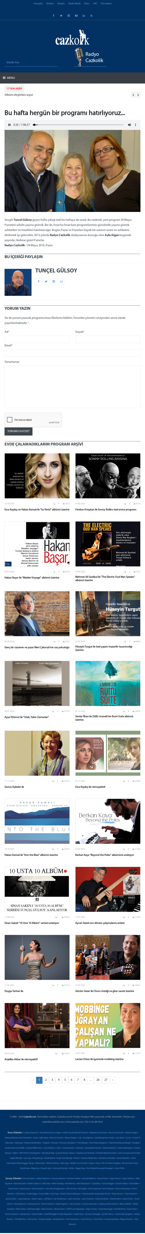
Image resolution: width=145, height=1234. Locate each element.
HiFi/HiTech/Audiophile (30, 1153)
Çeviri (128, 1138)
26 (97, 1079)
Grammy (79, 1148)
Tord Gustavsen (72, 1219)
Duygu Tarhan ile (14, 991)
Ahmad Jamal (29, 1179)
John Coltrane (74, 1199)
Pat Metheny (120, 1209)
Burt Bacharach (83, 1184)
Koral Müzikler (123, 1158)
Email (9, 345)
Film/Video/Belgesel (98, 1143)
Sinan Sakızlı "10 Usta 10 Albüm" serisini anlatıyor (32, 923)
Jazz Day (27, 1158)
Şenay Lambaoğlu (92, 1214)
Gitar (59, 1148)
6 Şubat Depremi (31, 1133)
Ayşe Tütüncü (128, 1179)
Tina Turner (32, 1219)
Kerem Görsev (48, 1204)
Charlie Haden (122, 1184)
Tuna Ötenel (86, 1219)
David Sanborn (38, 1189)
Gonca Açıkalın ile (14, 787)
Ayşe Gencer (115, 1179)
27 (105, 1079)
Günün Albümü (109, 1148)
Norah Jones (59, 1209)
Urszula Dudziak (111, 1219)
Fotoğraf (135, 1143)
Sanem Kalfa (37, 1214)
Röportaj (35, 1168)
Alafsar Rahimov (43, 1179)
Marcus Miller (126, 1204)
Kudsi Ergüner (62, 1204)
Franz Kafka (44, 1194)
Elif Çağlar (82, 1189)
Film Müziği (82, 1143)
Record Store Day (129, 1163)
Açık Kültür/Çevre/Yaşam (50, 1133)
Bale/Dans (44, 1138)
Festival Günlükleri (67, 1143)
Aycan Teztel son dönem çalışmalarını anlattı (100, 923)
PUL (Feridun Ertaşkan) (111, 1163)
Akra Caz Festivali (116, 1133)
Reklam (50, 3)
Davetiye (9, 1143)
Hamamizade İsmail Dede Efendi (96, 1194)
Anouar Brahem (58, 1179)
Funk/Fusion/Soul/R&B (14, 1148)
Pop (98, 1163)
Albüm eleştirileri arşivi (19, 95)
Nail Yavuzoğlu (34, 1209)
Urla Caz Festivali (60, 1168)
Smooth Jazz (45, 1168)
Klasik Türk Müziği (64, 1158)
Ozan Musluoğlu (106, 1209)
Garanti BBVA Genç (34, 1148)
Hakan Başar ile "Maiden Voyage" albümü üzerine (32, 577)
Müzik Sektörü (53, 1163)
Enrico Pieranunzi (123, 1189)
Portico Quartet (12, 1214)
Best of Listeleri (56, 1138)
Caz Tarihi (120, 1138)
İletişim (61, 3)
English (46, 1143)
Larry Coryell (74, 1204)
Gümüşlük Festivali (93, 1148)
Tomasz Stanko (45, 1219)
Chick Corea (13, 1189)
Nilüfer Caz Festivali (78, 1163)
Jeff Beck (48, 1199)
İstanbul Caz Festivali (86, 1153)
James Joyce (37, 1199)
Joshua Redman (102, 1199)
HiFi (95, 3)
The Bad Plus (20, 1219)
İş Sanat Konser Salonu (65, 1153)
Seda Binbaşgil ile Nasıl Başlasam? (58, 1214)
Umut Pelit (98, 1219)
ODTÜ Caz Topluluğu (75, 1209)
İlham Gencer (117, 1194)
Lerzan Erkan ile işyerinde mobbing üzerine (99, 1059)
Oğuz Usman (91, 1209)
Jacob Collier (11, 1199)
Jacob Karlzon (24, 1199)
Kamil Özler (128, 1199)
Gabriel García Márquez (70, 1194)
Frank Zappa (32, 1194)
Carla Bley (96, 1184)
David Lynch (25, 1189)
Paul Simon (132, 1209)
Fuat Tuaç (54, 1194)
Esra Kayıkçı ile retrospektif (90, 787)
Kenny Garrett (34, 1204)
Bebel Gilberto (34, 1184)
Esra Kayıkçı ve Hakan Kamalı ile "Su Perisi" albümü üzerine (37, 509)
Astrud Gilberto (89, 1179)
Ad (7, 332)
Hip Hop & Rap (48, 1153)
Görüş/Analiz (68, 1148)
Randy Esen (25, 1214)
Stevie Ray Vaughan (124, 1214)
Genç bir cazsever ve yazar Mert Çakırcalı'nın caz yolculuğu (37, 647)
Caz (79, 1138)
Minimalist (40, 1163)
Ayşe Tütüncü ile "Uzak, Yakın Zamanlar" (27, 717)
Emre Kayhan (108, 1189)
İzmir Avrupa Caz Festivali (129, 1153)
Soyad (80, 332)
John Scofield (87, 1199)
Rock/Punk (24, 1168)
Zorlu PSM (119, 1168)
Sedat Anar (79, 1214)
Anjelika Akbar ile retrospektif (21, 1059)
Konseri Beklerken (89, 1158)
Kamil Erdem (115, 1199)
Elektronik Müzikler (33, 1143)
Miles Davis (21, 1209)
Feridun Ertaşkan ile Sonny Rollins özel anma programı (105, 509)
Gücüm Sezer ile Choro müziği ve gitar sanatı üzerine (104, 991)
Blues (87, 3)
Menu (10, 78)
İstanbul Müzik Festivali (106, 1153)
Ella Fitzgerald (95, 1189)
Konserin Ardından (107, 1158)
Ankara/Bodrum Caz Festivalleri (18, 1138)
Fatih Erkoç (20, 1194)
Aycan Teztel (102, 1179)
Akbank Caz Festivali (98, 1133)
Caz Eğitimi (88, 1138)
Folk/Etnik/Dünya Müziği (119, 1143)
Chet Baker (134, 1184)
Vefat (71, 1168)
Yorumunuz (12, 362)
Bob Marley (70, 1184)
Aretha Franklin (73, 1179)
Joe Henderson (59, 1199)
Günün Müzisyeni (125, 1148)
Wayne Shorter (126, 1219)
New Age (65, 1163)
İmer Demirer (131, 1194)
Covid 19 (136, 1138)
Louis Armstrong (89, 1204)
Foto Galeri (106, 3)
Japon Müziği (16, 1158)
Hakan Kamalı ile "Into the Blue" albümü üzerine (31, 855)
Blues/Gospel (71, 1138)
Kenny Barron (20, 1204)
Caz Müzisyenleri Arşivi (104, 1138)
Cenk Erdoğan (108, 1184)
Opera (92, 1163)
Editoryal (19, 1143)
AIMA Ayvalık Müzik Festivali (75, 1133)
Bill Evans (47, 1184)
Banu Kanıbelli (20, 1184)
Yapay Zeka (80, 1168)
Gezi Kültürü (49, 1148)
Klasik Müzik (74, 3)
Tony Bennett (59, 1219)
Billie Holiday (58, 1184)
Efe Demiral (72, 1189)
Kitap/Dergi (37, 1158)
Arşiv (36, 1138)
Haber (15, 1153)
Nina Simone (47, 1209)
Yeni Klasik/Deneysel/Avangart (99, 1168)
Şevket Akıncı (108, 1214)
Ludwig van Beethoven (108, 1204)
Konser (77, 1158)
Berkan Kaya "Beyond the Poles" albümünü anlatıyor (104, 855)
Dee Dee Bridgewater (55, 1189)
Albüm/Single (131, 1133)
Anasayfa (38, 3)
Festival (54, 1143)
